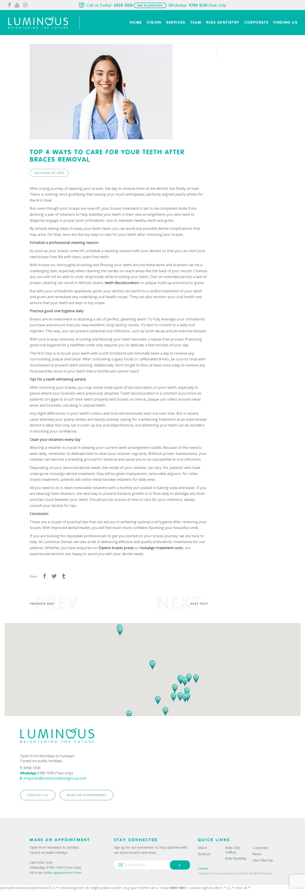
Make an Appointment (150, 5)
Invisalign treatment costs (161, 547)
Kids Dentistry (236, 858)
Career (203, 868)
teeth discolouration (122, 282)
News (257, 854)
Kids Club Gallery (232, 850)
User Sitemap (263, 860)
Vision (202, 847)
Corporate (260, 847)
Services (204, 854)
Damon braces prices (116, 547)
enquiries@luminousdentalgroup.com (54, 778)
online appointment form (62, 872)
